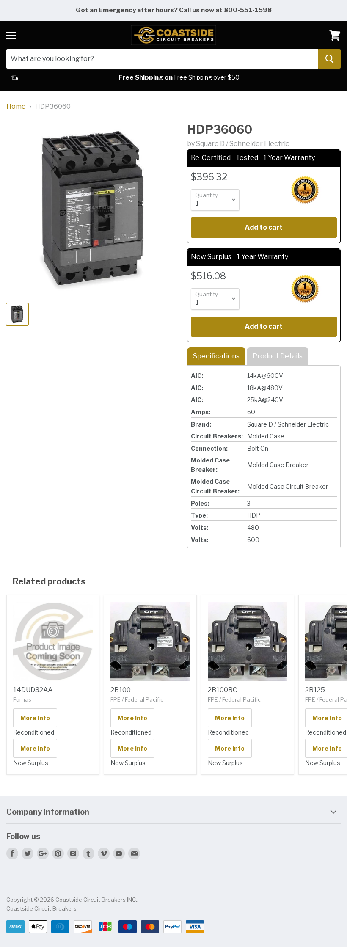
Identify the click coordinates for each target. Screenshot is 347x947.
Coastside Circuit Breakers (41, 908)
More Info (35, 717)
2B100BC (222, 690)
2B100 (120, 690)
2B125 (315, 690)
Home (16, 106)
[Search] (329, 59)
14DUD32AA (33, 690)
